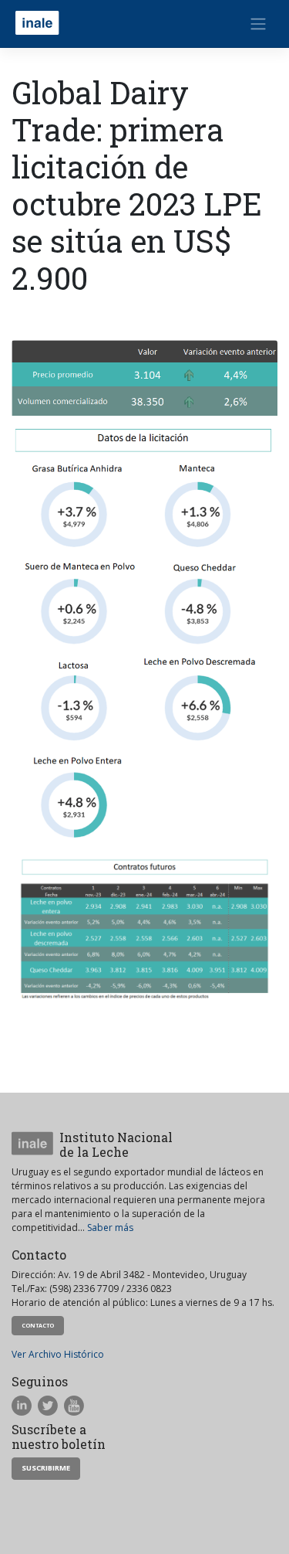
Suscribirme (46, 1468)
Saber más (110, 1227)
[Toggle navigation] (258, 24)
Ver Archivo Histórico (58, 1354)
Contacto (38, 1325)
